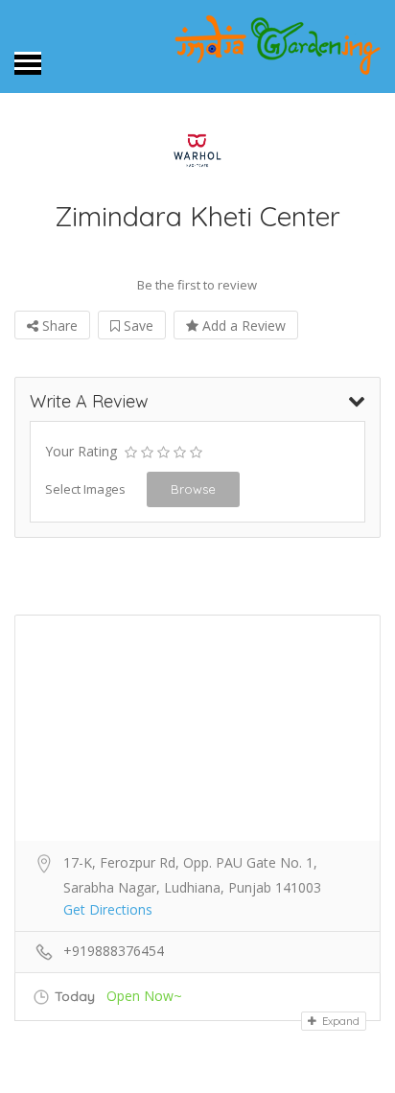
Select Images (85, 489)
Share (58, 325)
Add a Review (242, 325)
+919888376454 (113, 951)
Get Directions (107, 909)
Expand (339, 1021)
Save (136, 325)
